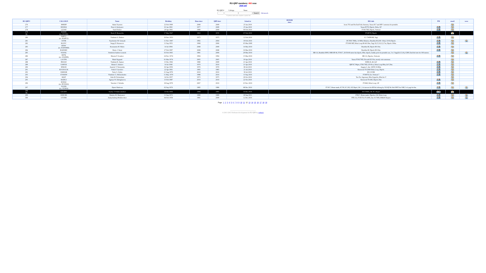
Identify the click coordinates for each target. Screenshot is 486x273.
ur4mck (261, 112)
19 (266, 103)
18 (263, 103)
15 (255, 103)
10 (241, 103)
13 (249, 103)
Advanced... (265, 13)
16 (258, 103)
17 (260, 103)
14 (252, 103)
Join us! (243, 6)
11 (244, 103)
